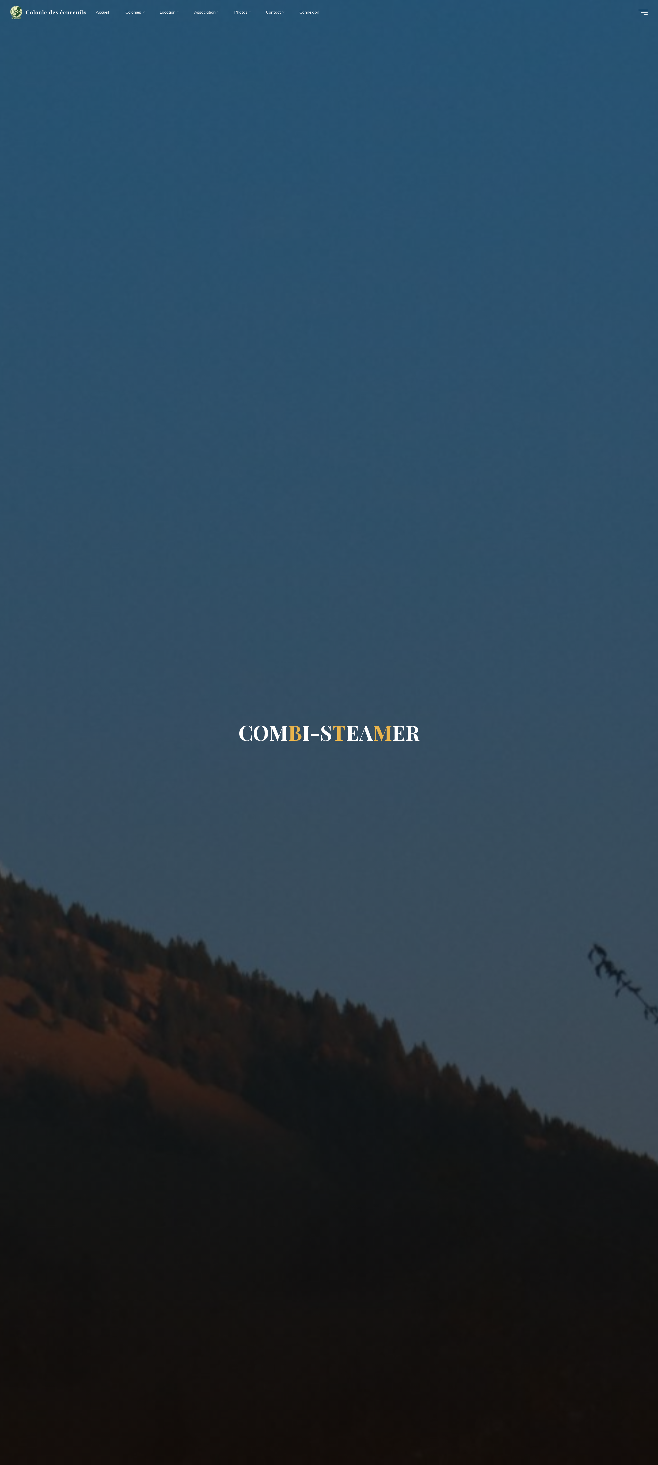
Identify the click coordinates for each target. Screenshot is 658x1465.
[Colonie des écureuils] (16, 12)
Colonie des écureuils (56, 12)
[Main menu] (643, 12)
